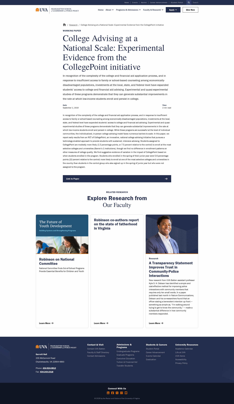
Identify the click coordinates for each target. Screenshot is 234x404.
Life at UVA (180, 352)
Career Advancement (158, 2)
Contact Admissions (96, 355)
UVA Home (180, 355)
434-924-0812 (49, 368)
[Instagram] (122, 393)
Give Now (190, 9)
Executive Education (126, 358)
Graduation (151, 359)
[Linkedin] (108, 393)
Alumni (144, 2)
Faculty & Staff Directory (98, 352)
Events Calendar (153, 355)
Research (73, 25)
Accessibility (180, 359)
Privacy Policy (181, 363)
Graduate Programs (125, 354)
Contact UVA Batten (96, 348)
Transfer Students (125, 365)
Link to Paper (72, 178)
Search (195, 2)
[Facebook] (113, 393)
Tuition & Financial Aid (127, 362)
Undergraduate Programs (128, 351)
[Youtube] (126, 393)
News (126, 2)
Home (100, 9)
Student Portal (177, 2)
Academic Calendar (184, 348)
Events (135, 2)
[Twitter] (117, 393)
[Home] (64, 24)
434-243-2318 (46, 371)
